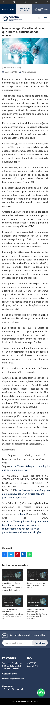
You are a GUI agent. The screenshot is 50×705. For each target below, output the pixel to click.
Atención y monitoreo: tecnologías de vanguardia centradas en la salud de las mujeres (12, 586)
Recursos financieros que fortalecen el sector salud (37, 585)
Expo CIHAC (32, 666)
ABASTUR (31, 663)
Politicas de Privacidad (11, 666)
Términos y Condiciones (12, 663)
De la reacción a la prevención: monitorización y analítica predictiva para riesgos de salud (12, 613)
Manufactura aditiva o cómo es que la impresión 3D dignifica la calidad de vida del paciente (37, 613)
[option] (25, 51)
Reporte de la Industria (24, 9)
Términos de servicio (10, 668)
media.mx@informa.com (14, 678)
